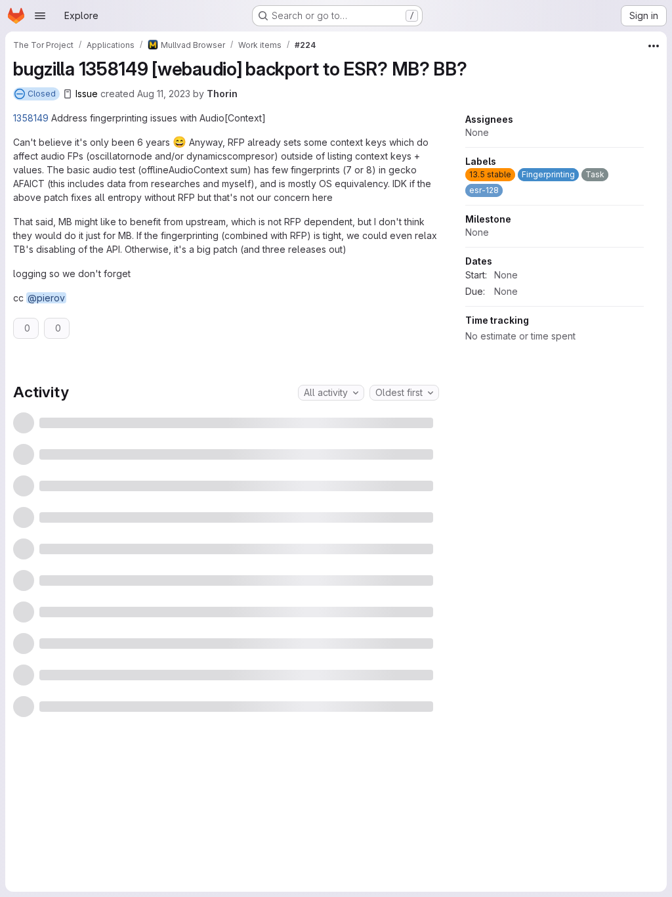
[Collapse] (425, 381)
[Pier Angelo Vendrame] (334, 430)
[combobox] (331, 513)
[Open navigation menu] (40, 15)
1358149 (31, 117)
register (203, 864)
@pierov (46, 297)
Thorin (222, 93)
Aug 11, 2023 (163, 93)
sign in (248, 864)
